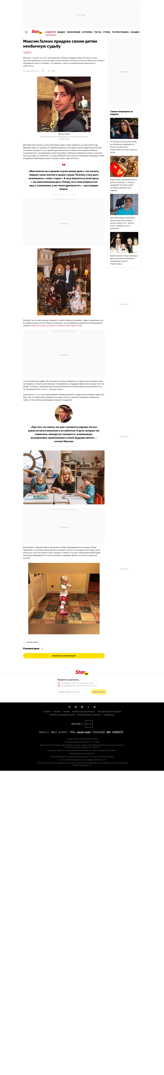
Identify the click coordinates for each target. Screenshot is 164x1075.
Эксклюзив (73, 32)
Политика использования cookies (62, 715)
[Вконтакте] (82, 707)
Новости (50, 32)
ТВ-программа (120, 32)
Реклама (66, 712)
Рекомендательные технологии (89, 715)
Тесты (97, 32)
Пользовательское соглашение (109, 712)
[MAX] (69, 707)
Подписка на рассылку (68, 679)
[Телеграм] (76, 707)
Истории (87, 32)
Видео (61, 32)
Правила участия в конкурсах (83, 712)
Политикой (65, 686)
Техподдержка (108, 715)
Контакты (57, 712)
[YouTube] (94, 707)
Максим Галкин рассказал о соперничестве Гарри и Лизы (57, 325)
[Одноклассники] (88, 707)
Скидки (135, 32)
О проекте (47, 712)
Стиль (106, 32)
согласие (67, 683)
